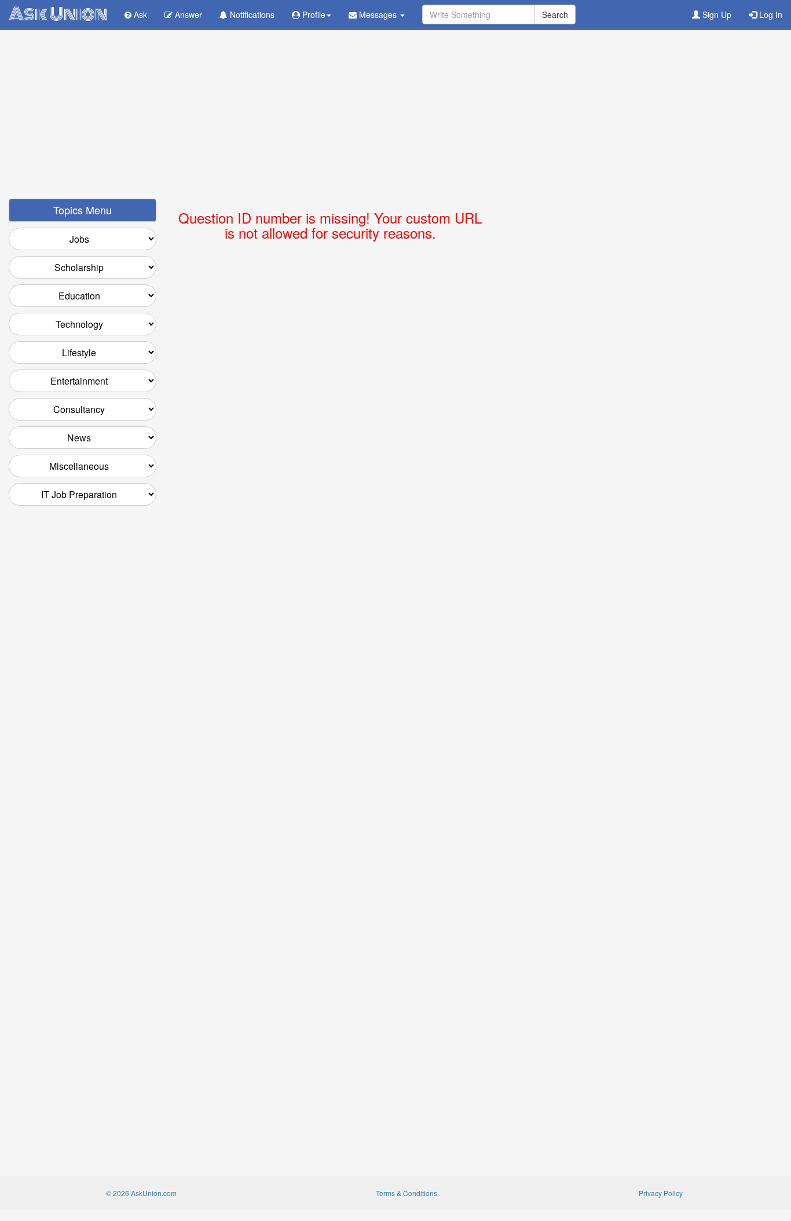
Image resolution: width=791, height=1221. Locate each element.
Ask (139, 14)
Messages (378, 14)
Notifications (251, 14)
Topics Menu (82, 209)
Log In (769, 14)
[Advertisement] (395, 117)
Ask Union (58, 14)
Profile (312, 14)
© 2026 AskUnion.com (141, 1193)
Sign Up (715, 14)
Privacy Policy (661, 1193)
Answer (187, 14)
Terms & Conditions (406, 1193)
